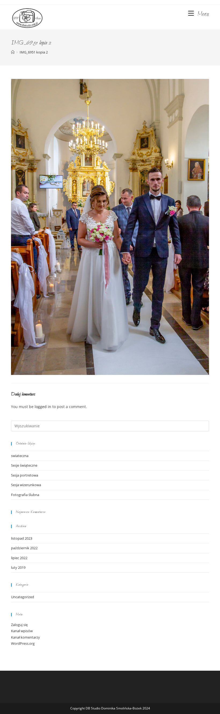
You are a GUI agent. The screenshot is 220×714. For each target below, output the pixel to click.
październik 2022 (24, 548)
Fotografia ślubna (25, 494)
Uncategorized (22, 596)
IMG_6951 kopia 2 (34, 52)
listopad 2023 (21, 538)
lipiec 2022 (19, 557)
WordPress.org (23, 643)
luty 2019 (18, 567)
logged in (43, 406)
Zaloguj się (19, 624)
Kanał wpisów (22, 630)
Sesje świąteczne (24, 465)
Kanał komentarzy (25, 637)
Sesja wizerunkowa (26, 484)
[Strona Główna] (12, 52)
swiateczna (19, 455)
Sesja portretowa (24, 475)
